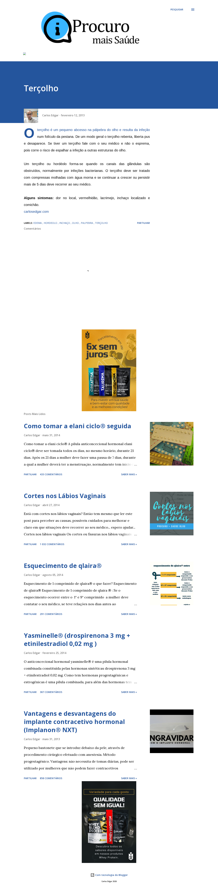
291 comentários (51, 614)
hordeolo (51, 223)
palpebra (87, 223)
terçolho (101, 223)
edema (37, 223)
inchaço (65, 223)
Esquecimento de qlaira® (63, 565)
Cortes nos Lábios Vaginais (65, 496)
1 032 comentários (52, 544)
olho (76, 223)
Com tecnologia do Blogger (111, 875)
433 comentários (51, 474)
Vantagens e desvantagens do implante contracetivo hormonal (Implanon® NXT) (74, 721)
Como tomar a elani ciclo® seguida (77, 426)
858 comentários (51, 778)
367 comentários (51, 692)
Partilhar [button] (143, 223)
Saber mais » (129, 474)
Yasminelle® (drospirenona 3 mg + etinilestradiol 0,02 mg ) (77, 639)
